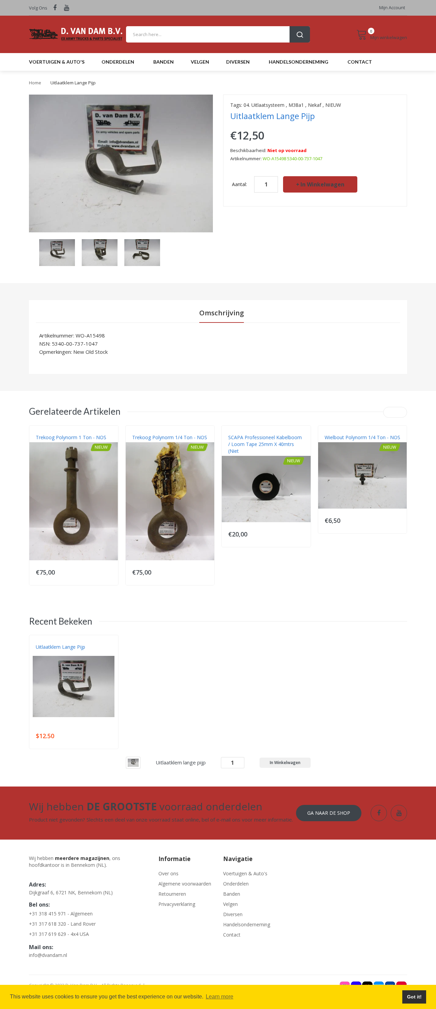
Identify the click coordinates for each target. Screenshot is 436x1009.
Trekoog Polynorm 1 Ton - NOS (71, 437)
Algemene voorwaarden (184, 883)
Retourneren (172, 894)
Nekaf (314, 105)
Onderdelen (236, 883)
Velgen (230, 904)
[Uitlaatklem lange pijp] (133, 762)
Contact (231, 934)
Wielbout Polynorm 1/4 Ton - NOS (362, 437)
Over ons (168, 873)
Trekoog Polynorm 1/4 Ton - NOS (169, 437)
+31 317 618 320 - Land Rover (62, 924)
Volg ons (38, 8)
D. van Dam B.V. (51, 654)
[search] (218, 34)
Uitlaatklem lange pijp (60, 647)
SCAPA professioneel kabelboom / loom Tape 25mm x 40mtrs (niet (265, 444)
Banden (231, 894)
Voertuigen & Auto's (245, 873)
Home (35, 83)
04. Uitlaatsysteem (264, 105)
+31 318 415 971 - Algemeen (61, 913)
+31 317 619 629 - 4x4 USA (59, 934)
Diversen (233, 914)
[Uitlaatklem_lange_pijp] (57, 252)
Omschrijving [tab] (221, 312)
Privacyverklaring (176, 904)
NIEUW (333, 105)
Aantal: (239, 184)
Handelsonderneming (246, 924)
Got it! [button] (414, 996)
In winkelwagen (322, 184)
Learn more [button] (219, 996)
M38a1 (296, 105)
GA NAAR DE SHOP (328, 813)
